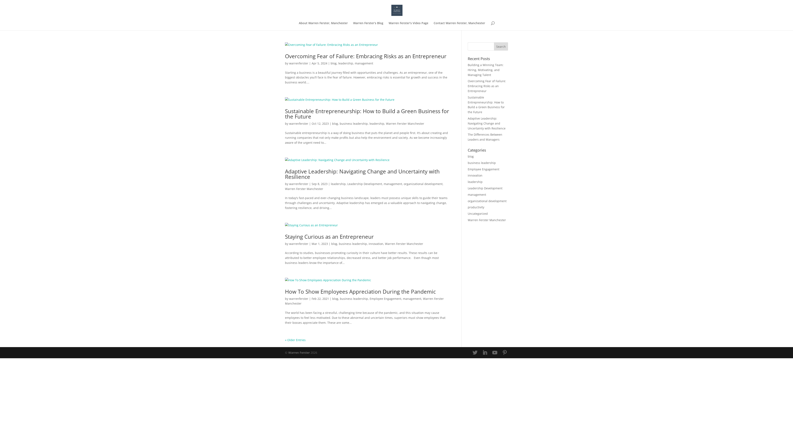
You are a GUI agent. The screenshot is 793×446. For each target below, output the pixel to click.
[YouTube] (494, 352)
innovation (376, 244)
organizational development (423, 184)
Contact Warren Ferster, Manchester (459, 23)
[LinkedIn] (484, 352)
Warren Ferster (299, 353)
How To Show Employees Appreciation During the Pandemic (360, 291)
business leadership (354, 124)
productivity (476, 207)
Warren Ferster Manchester (405, 124)
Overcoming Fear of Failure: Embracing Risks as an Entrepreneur (365, 56)
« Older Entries (295, 340)
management (364, 63)
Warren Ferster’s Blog (368, 23)
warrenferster (298, 63)
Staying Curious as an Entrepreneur (329, 236)
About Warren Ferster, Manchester (323, 23)
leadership (345, 63)
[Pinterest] (504, 352)
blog (334, 63)
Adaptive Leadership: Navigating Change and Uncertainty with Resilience (362, 174)
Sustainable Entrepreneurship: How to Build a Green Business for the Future (367, 113)
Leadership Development (364, 184)
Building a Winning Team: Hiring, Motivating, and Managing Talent (485, 70)
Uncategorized (478, 214)
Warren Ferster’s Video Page (408, 23)
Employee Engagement (385, 299)
